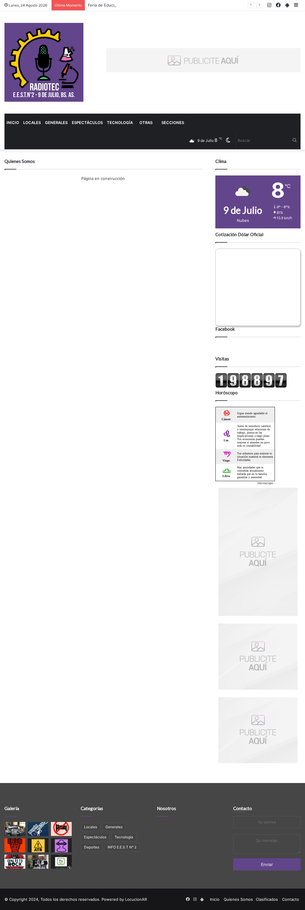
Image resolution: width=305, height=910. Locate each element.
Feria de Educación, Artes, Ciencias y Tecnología (133, 5)
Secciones (172, 122)
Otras (145, 122)
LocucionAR (136, 899)
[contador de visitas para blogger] (251, 386)
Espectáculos (87, 122)
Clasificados (267, 899)
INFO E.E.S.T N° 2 (122, 847)
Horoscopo (265, 483)
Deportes (91, 847)
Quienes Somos (238, 899)
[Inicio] (43, 62)
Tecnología (120, 122)
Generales (56, 122)
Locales (32, 122)
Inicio (13, 122)
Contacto (242, 808)
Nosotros (166, 808)
